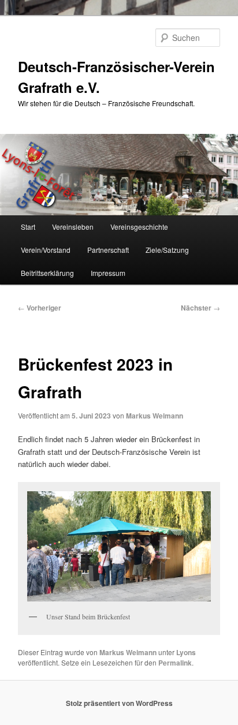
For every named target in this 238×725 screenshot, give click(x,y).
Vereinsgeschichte (139, 226)
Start (28, 226)
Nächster (200, 307)
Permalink (175, 662)
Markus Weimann (154, 415)
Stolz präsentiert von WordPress (119, 703)
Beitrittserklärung (47, 273)
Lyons (186, 652)
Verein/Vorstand (45, 250)
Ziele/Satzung (167, 250)
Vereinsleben (73, 226)
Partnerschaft (108, 250)
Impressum (108, 273)
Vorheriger (39, 307)
